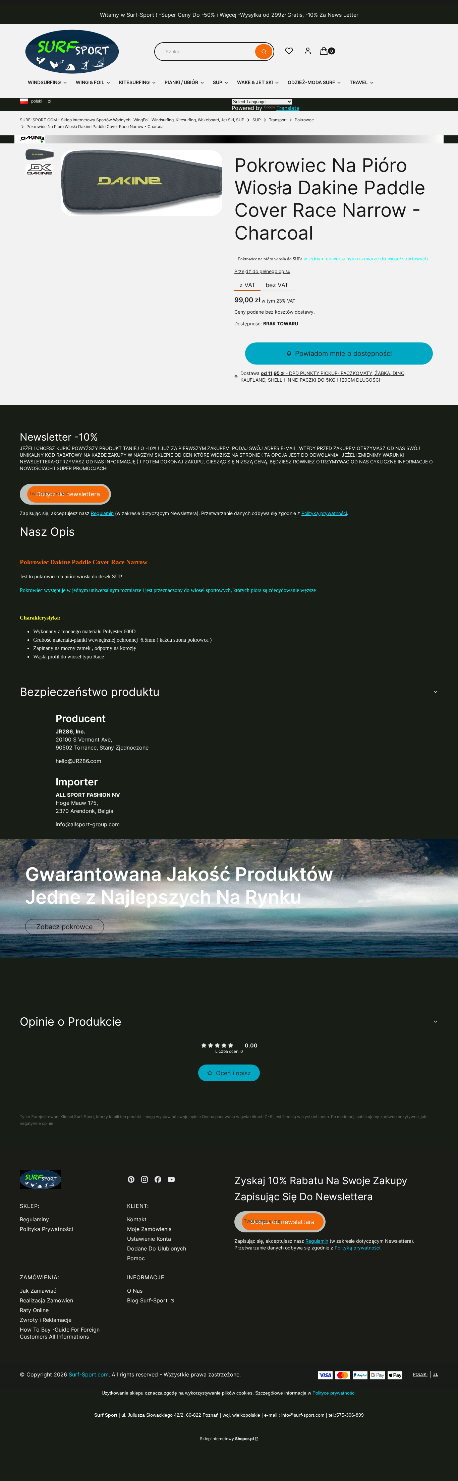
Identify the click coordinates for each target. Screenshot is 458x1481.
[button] (263, 51)
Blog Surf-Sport (148, 1300)
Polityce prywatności (333, 1393)
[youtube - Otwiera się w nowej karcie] (171, 1179)
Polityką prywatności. (358, 1247)
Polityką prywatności (324, 513)
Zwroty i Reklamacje (45, 1319)
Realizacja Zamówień (46, 1300)
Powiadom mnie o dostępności (343, 353)
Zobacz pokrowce (64, 927)
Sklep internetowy (227, 1438)
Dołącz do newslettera (68, 494)
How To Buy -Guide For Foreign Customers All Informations (60, 1333)
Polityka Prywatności (46, 1229)
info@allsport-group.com (88, 824)
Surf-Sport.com (89, 1374)
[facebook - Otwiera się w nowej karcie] (158, 1179)
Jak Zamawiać (38, 1290)
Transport (278, 119)
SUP (256, 119)
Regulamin (102, 513)
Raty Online (34, 1310)
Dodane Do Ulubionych (156, 1248)
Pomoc (136, 1258)
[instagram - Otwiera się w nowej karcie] (144, 1179)
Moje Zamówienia (149, 1229)
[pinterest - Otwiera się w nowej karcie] (131, 1179)
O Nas (134, 1290)
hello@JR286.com (78, 761)
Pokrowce (304, 119)
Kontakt (137, 1219)
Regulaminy (34, 1219)
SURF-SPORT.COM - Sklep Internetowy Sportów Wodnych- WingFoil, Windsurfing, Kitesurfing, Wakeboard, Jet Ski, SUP (132, 119)
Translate (287, 108)
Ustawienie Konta (149, 1238)
